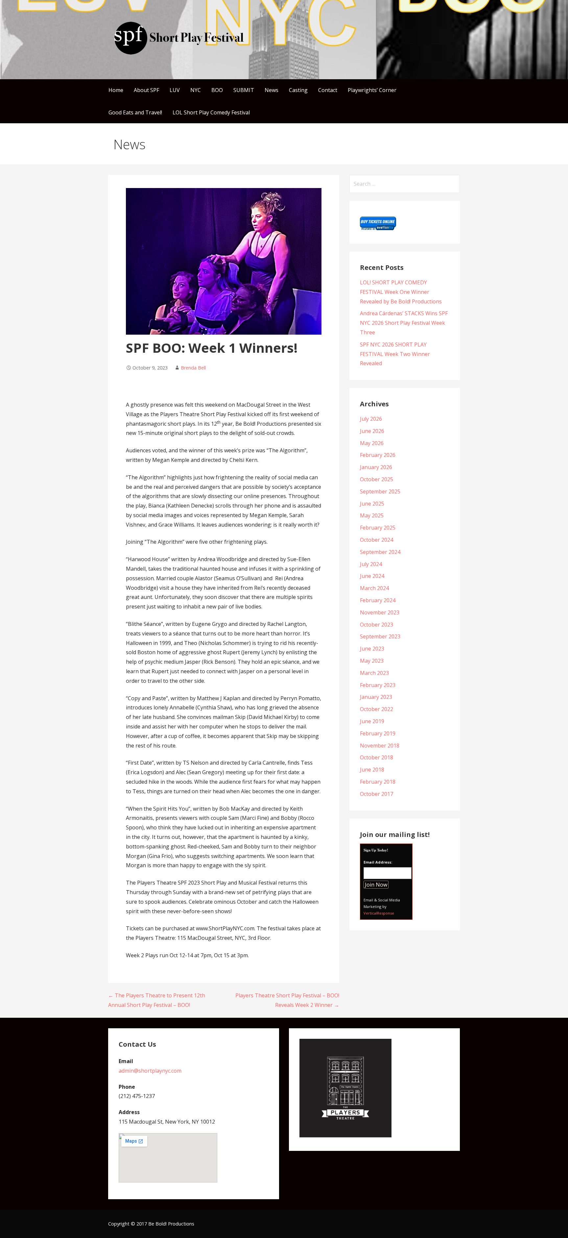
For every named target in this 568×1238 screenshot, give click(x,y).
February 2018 (377, 781)
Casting (298, 90)
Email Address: (378, 862)
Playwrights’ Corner (372, 90)
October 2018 (376, 757)
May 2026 (372, 443)
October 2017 (376, 794)
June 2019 (372, 721)
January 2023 (376, 697)
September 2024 (380, 552)
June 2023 (372, 648)
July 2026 (371, 418)
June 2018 (372, 769)
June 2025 (372, 503)
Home (115, 90)
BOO (217, 90)
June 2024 (372, 576)
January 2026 (376, 467)
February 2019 (377, 733)
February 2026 (377, 455)
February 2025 (377, 527)
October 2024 (376, 539)
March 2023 (374, 673)
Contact (327, 90)
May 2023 (372, 660)
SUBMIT (243, 90)
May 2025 (372, 515)
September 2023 (380, 636)
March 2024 (374, 588)
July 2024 (371, 564)
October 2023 (376, 624)
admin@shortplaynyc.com (150, 1070)
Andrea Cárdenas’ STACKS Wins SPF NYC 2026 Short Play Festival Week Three (404, 323)
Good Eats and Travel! (135, 112)
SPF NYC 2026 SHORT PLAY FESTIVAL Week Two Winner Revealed (395, 354)
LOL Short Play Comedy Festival (211, 112)
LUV (175, 90)
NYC (195, 90)
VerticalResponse (379, 913)
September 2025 (380, 491)
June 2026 (372, 431)
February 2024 (377, 600)
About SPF (146, 90)
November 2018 (379, 745)
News (271, 90)
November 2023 (379, 612)
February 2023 (377, 685)
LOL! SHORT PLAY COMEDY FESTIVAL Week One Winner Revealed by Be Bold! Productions (401, 292)
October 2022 (376, 709)
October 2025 (376, 479)
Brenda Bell (193, 368)
